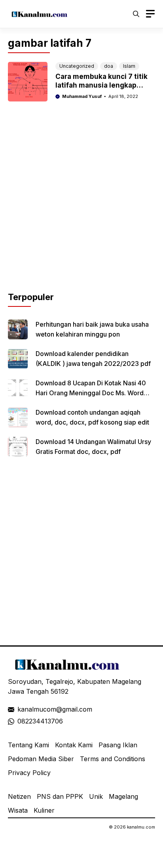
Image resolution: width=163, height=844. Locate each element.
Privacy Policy (29, 773)
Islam (129, 66)
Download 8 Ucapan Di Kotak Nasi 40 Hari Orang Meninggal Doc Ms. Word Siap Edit (91, 393)
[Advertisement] (81, 209)
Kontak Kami (74, 745)
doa (108, 66)
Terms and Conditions (112, 759)
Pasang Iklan (118, 745)
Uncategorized (76, 66)
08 (21, 721)
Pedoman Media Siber (41, 759)
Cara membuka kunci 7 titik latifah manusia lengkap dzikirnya (101, 85)
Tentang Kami (28, 745)
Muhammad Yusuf (82, 96)
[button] (136, 14)
